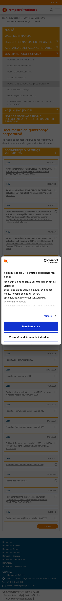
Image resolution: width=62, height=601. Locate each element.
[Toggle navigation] (57, 10)
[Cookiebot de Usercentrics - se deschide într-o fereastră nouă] (44, 261)
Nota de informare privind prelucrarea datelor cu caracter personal (29, 118)
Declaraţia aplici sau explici (21, 95)
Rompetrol (7, 542)
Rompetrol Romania (11, 545)
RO (52, 2)
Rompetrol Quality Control (14, 566)
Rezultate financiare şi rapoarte (28, 42)
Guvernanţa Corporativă (34, 17)
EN (57, 2)
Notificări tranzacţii (18, 89)
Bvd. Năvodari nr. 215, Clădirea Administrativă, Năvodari (31, 578)
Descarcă (47, 526)
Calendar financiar (18, 36)
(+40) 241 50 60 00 (15, 582)
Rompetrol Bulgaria (11, 549)
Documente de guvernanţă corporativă (28, 83)
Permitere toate (31, 326)
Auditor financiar (16, 77)
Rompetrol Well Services (13, 559)
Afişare (47, 315)
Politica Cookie (32, 595)
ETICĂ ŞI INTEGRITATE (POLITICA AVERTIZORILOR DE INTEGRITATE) (30, 103)
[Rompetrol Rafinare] (19, 10)
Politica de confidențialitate (18, 598)
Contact (8, 571)
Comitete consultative (19, 71)
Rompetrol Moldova (11, 552)
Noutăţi (10, 30)
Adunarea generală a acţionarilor (29, 48)
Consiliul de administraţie (20, 59)
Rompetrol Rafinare (16, 575)
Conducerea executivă (19, 65)
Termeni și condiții (13, 595)
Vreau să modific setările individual (29, 337)
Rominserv (7, 562)
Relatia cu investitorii (11, 17)
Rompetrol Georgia (11, 556)
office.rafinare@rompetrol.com (21, 585)
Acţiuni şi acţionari (18, 110)
